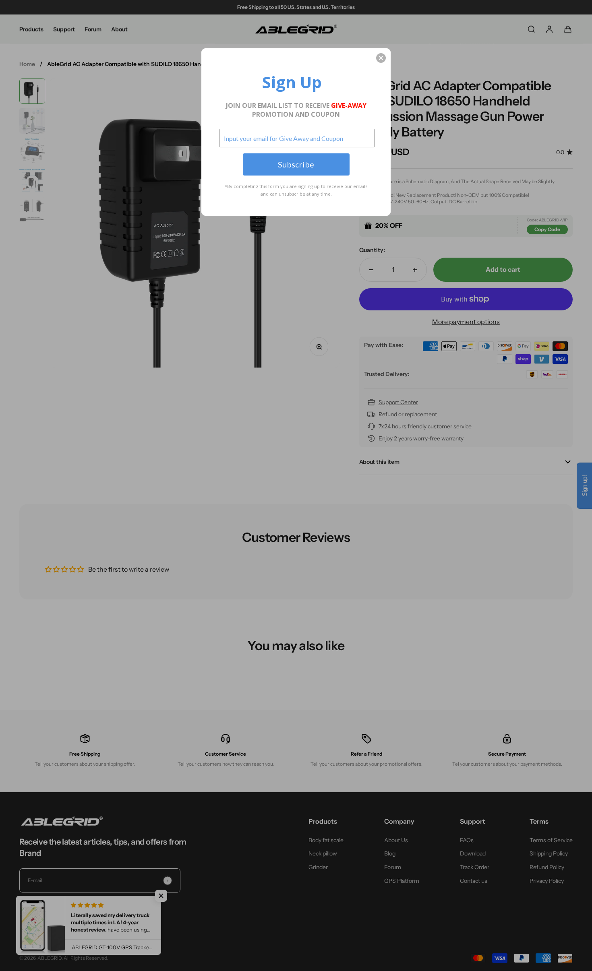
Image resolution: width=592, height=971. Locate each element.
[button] (381, 58)
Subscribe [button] (296, 164)
